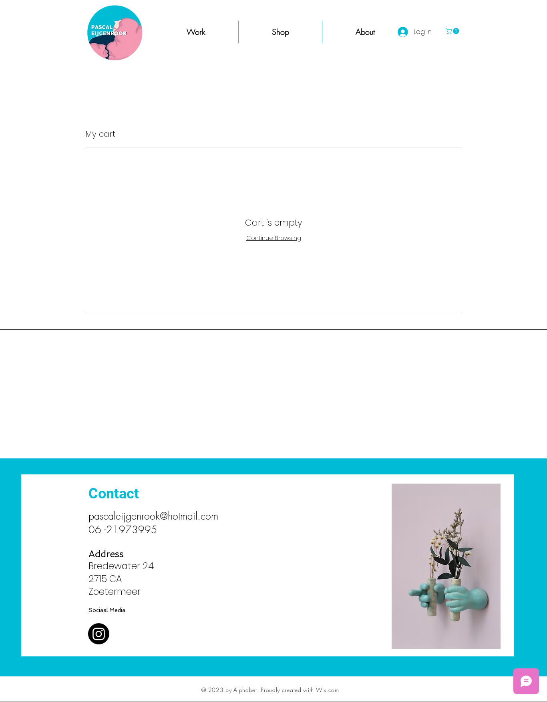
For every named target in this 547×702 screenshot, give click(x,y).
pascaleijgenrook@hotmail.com (153, 516)
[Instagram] (98, 633)
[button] (453, 31)
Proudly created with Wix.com (300, 690)
